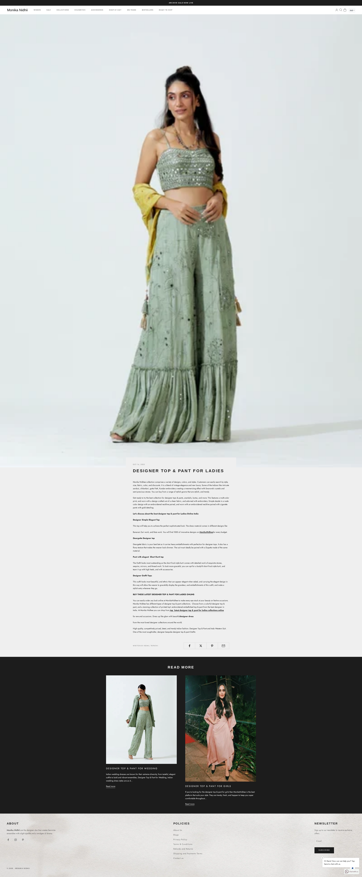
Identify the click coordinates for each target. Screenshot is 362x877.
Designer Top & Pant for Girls (208, 786)
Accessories (97, 10)
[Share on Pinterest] (212, 646)
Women (37, 10)
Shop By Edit (115, 10)
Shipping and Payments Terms (187, 853)
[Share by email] (223, 646)
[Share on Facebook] (189, 646)
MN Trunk (131, 10)
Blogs (176, 834)
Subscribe (324, 850)
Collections (63, 10)
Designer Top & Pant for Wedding (132, 768)
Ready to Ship (165, 10)
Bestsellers (147, 10)
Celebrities (80, 10)
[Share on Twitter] (200, 646)
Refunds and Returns (183, 848)
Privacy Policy (180, 839)
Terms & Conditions (182, 844)
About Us (177, 830)
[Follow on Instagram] (15, 839)
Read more (110, 786)
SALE (49, 10)
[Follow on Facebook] (8, 839)
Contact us (178, 858)
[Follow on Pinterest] (22, 839)
